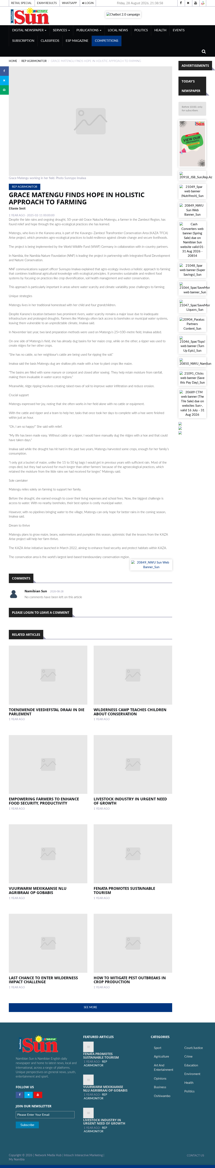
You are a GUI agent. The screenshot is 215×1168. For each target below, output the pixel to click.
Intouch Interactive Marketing (83, 1155)
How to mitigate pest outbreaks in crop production (130, 979)
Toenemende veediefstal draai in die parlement (46, 711)
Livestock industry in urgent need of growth (130, 801)
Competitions (106, 40)
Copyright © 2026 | (22, 1155)
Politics (141, 30)
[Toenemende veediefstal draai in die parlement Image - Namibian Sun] (48, 675)
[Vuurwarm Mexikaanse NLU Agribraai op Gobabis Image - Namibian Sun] (48, 853)
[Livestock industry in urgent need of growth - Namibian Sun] (88, 1113)
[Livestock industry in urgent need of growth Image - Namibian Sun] (133, 764)
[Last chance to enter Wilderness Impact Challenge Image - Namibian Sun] (48, 943)
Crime (188, 1056)
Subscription (23, 40)
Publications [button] (87, 30)
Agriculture (161, 1056)
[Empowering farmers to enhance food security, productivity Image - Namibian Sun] (48, 764)
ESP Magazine (77, 40)
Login (89, 3)
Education (191, 1065)
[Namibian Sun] (46, 1044)
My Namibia (17, 1159)
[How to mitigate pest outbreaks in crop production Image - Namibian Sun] (133, 943)
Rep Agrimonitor (34, 61)
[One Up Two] (203, 3)
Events (179, 30)
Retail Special (21, 3)
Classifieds (50, 40)
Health (160, 30)
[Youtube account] (195, 3)
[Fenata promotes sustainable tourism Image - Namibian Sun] (133, 853)
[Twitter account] (188, 3)
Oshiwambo (162, 1096)
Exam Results (47, 3)
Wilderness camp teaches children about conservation (130, 711)
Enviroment (192, 1074)
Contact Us (195, 1155)
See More (90, 1007)
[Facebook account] (181, 3)
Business (160, 1087)
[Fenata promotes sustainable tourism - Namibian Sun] (88, 1047)
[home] (39, 15)
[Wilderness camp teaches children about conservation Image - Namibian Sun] (133, 675)
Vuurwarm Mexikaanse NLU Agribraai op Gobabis (38, 890)
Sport (157, 1048)
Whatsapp (69, 3)
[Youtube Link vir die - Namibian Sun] (38, 1095)
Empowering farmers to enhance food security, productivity (44, 801)
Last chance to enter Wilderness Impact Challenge (43, 979)
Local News (118, 30)
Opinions (160, 1078)
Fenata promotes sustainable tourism (124, 890)
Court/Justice (193, 1048)
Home (13, 61)
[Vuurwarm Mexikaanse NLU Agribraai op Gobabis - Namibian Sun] (88, 1080)
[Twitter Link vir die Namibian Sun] (28, 1095)
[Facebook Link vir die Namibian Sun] (20, 1095)
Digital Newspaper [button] (28, 30)
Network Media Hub (48, 1155)
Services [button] (60, 30)
